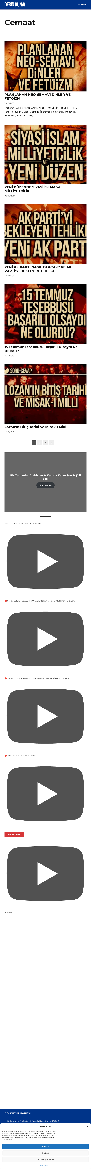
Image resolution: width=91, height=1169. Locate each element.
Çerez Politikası (44, 1166)
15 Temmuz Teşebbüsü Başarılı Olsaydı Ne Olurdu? (41, 349)
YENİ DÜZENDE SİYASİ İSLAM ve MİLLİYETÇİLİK (32, 189)
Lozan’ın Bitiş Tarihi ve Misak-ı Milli (35, 427)
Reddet (45, 1153)
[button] (87, 1126)
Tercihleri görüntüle (45, 1159)
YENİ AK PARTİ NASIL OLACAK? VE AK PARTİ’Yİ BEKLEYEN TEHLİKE (38, 269)
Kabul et (45, 1146)
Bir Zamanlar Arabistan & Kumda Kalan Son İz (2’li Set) (33, 1121)
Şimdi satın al (45, 485)
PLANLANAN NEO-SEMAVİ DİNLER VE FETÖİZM (38, 97)
